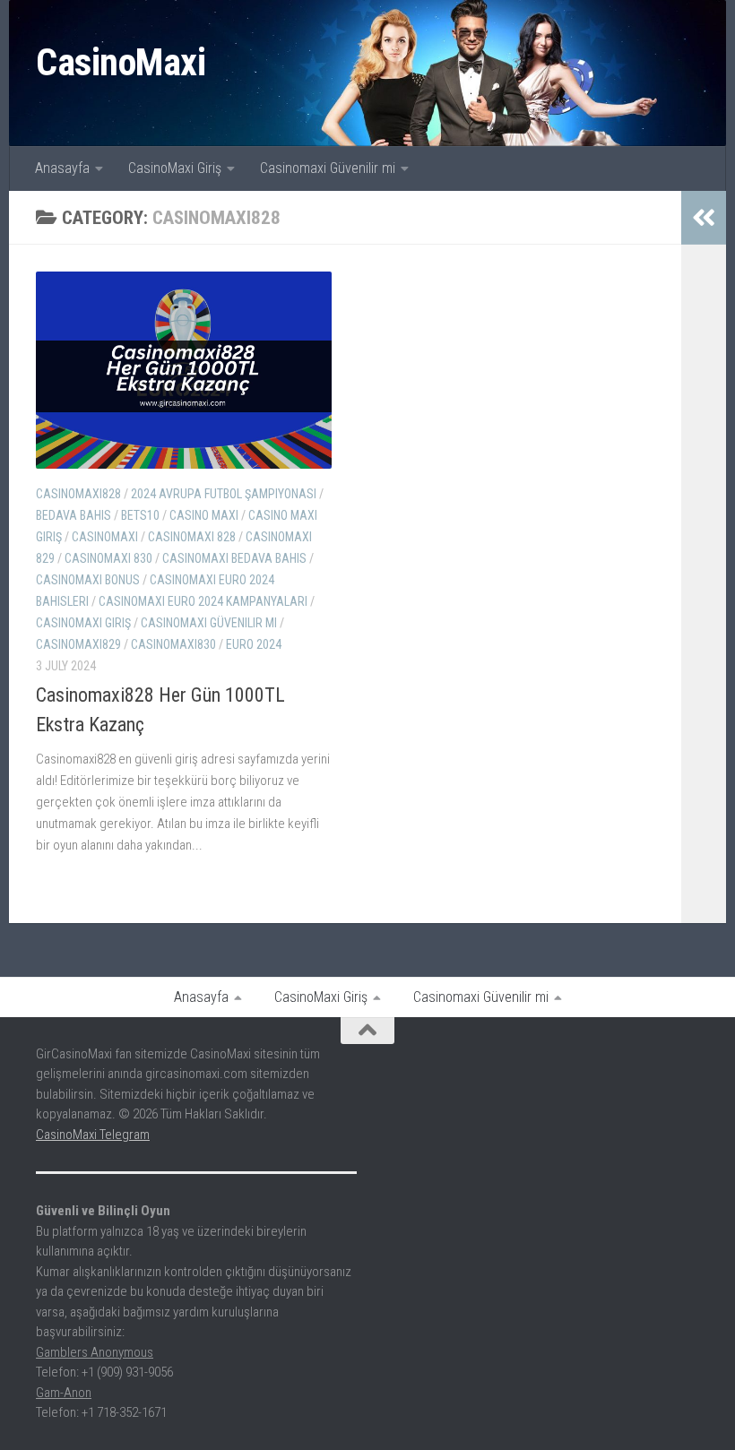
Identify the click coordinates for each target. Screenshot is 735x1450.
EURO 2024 (253, 644)
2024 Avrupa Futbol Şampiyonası (223, 494)
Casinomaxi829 (78, 644)
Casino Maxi (203, 515)
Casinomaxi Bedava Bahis (234, 558)
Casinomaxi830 (173, 644)
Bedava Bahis (73, 515)
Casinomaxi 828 (192, 537)
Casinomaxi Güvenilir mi (327, 168)
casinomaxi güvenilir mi (209, 623)
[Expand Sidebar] (703, 218)
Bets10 (140, 515)
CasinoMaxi (120, 62)
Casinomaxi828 (78, 494)
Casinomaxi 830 (108, 558)
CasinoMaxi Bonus (88, 580)
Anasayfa (62, 168)
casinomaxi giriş (83, 623)
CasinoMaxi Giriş (174, 168)
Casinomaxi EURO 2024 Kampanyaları (203, 601)
